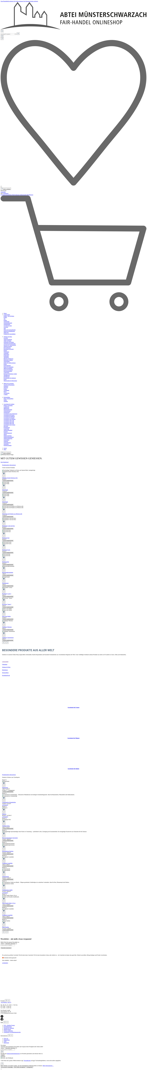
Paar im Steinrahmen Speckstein (10, 837)
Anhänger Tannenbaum (8, 637)
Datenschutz (7, 1040)
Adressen (17, 194)
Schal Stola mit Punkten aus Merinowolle (12, 514)
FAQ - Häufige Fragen (9, 1025)
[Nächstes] (7, 642)
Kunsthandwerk (6, 675)
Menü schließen (6, 189)
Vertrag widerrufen (8, 1030)
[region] (73, 554)
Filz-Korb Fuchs (6, 550)
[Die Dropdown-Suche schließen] (18, 33)
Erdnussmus (5, 787)
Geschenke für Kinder (73, 768)
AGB (5, 1041)
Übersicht (3, 194)
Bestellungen (30, 194)
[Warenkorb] (73, 310)
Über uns (6, 1038)
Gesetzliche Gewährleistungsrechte (12, 1032)
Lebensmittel (5, 661)
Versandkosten (27, 1060)
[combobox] (8, 34)
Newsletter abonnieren (6, 948)
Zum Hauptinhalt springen (7, 1)
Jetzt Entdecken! (5, 462)
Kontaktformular (8, 1026)
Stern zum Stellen (6, 616)
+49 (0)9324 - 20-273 (6, 1002)
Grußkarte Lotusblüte (7, 863)
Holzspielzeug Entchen (7, 851)
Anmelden (3, 192)
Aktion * (3, 943)
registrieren (5, 193)
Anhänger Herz (6, 825)
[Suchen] (15, 34)
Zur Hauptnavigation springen (30, 1)
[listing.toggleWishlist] (4, 474)
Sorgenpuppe (5, 583)
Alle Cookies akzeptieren (19, 1067)
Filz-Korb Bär (5, 562)
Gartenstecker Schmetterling (9, 802)
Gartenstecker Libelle (7, 890)
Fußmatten (4, 664)
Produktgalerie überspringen (9, 465)
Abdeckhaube (5, 876)
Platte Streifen (5, 927)
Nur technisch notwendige (7, 1067)
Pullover (4, 814)
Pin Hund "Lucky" (6, 593)
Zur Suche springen (18, 1)
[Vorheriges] (3, 642)
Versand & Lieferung (9, 1028)
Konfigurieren (30, 1067)
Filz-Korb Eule (5, 538)
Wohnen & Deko (6, 667)
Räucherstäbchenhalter (7, 572)
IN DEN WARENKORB (8, 480)
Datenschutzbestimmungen (13, 1053)
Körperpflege (5, 672)
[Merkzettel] (73, 185)
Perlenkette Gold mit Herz (8, 526)
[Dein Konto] (1, 186)
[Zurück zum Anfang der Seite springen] (2, 1064)
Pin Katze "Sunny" (6, 604)
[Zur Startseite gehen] (73, 29)
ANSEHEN (5, 805)
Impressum (6, 1042)
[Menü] (2, 31)
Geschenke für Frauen (73, 707)
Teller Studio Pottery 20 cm (8, 903)
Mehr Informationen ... (48, 1065)
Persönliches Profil (10, 194)
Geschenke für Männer (74, 738)
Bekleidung (5, 670)
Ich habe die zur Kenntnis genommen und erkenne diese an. (22, 1053)
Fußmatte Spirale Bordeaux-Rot (10, 478)
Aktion (3, 1048)
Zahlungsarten (23, 194)
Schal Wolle (5, 490)
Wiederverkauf (7, 1029)
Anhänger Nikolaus (7, 627)
